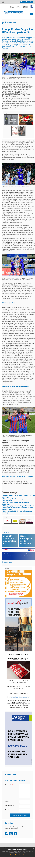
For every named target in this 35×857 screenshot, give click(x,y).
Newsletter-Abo (28, 2)
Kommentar (9, 785)
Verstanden (13, 855)
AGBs (14, 847)
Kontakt (7, 847)
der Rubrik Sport (7, 562)
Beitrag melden (15, 833)
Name (7, 801)
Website (7, 810)
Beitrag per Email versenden (11, 833)
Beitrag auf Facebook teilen (6, 833)
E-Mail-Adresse (10, 805)
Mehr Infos (22, 855)
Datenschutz (23, 847)
